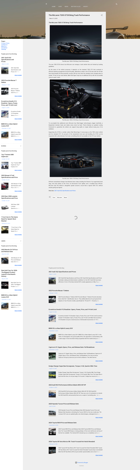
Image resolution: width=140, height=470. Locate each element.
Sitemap (3, 49)
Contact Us (4, 45)
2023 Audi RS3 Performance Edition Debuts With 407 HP (67, 385)
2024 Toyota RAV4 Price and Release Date (62, 423)
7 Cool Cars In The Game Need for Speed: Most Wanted (9, 219)
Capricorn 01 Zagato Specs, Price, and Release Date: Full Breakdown (71, 347)
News (66, 6)
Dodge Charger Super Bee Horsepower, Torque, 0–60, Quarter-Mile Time (73, 366)
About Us (3, 46)
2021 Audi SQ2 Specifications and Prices (65, 190)
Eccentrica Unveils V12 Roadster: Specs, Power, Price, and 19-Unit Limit (73, 309)
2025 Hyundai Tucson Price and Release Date (64, 404)
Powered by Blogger (82, 462)
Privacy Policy (5, 43)
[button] (102, 15)
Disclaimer (4, 48)
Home (53, 6)
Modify (85, 6)
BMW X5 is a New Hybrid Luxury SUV (61, 328)
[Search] (117, 4)
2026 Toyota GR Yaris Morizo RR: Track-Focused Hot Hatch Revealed (72, 441)
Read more (99, 285)
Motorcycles (75, 6)
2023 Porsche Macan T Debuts (59, 290)
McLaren (59, 197)
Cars (60, 6)
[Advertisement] (112, 36)
